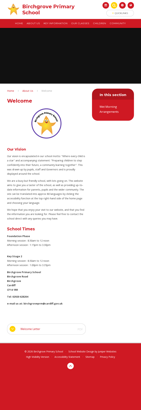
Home (10, 90)
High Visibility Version (37, 356)
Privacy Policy (107, 356)
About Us (27, 90)
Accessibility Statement (67, 356)
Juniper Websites (107, 351)
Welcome (46, 90)
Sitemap (90, 356)
